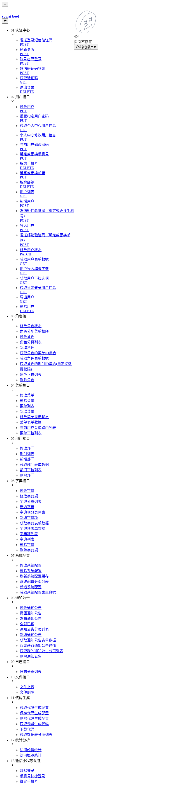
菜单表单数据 (31, 422)
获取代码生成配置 (34, 708)
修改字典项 (29, 496)
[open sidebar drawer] (5, 4)
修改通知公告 (31, 608)
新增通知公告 (31, 635)
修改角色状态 (31, 326)
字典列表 (27, 539)
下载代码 (27, 729)
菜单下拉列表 (31, 433)
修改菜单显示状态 (34, 417)
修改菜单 (27, 395)
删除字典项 (29, 550)
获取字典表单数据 (34, 523)
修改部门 (27, 448)
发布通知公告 (31, 618)
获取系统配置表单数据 (38, 592)
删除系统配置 (31, 571)
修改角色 (27, 337)
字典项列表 (29, 534)
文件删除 (27, 692)
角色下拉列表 (31, 375)
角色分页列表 (31, 342)
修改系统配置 (31, 565)
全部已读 (27, 624)
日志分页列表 (31, 672)
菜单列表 (27, 406)
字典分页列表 (31, 501)
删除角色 (27, 380)
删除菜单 (27, 401)
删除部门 (27, 475)
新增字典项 (29, 518)
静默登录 (27, 771)
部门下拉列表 (31, 470)
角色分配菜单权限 (34, 331)
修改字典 (27, 491)
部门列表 (27, 454)
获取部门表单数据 (34, 465)
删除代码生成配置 (34, 718)
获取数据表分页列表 (36, 735)
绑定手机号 (29, 781)
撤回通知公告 (31, 613)
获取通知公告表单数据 (38, 640)
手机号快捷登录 (32, 776)
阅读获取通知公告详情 (38, 645)
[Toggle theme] (5, 20)
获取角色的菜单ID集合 (38, 353)
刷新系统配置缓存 (34, 576)
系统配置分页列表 (34, 582)
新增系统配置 (31, 587)
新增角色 (27, 348)
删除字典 (27, 545)
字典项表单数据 (32, 528)
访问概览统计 (31, 755)
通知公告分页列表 (34, 629)
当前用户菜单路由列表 (38, 428)
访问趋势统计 (31, 750)
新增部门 (27, 459)
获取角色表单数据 (34, 358)
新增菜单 (27, 411)
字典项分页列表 (32, 512)
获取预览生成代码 (34, 724)
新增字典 (27, 507)
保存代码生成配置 (34, 713)
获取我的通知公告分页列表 (41, 651)
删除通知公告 (31, 656)
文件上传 (27, 687)
